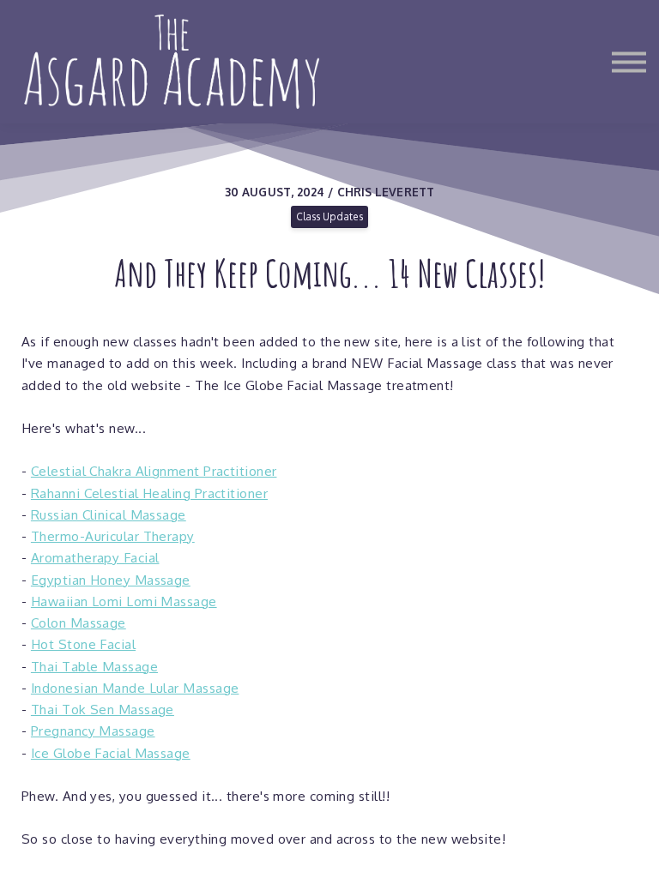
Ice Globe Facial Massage (110, 752)
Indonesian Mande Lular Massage (135, 687)
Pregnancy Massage (93, 730)
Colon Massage (78, 622)
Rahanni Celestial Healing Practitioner (149, 493)
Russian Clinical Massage (108, 514)
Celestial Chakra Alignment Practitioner (154, 470)
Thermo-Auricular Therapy (113, 535)
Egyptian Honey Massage (110, 579)
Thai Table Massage (94, 666)
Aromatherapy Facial (95, 557)
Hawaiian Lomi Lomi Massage (124, 601)
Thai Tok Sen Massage (102, 709)
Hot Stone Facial (83, 643)
